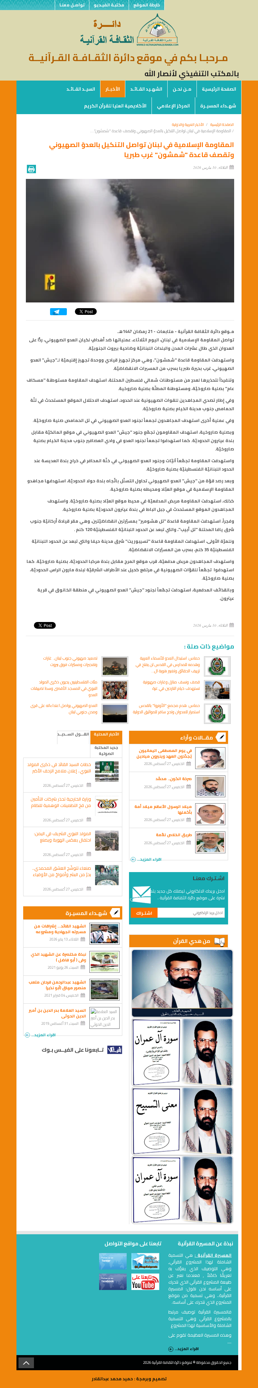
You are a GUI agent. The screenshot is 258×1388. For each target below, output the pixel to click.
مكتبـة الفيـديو (109, 5)
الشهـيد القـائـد (146, 89)
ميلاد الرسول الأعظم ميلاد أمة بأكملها (163, 809)
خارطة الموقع (146, 5)
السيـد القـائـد (81, 89)
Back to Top (26, 1362)
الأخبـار (112, 89)
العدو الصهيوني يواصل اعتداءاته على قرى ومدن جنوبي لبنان (64, 709)
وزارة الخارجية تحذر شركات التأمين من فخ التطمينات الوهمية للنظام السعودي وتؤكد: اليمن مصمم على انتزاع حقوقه (61, 808)
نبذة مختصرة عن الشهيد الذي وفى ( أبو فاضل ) (58, 957)
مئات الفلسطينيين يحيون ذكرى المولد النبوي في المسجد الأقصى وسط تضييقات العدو (64, 688)
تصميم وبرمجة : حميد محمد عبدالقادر (129, 1379)
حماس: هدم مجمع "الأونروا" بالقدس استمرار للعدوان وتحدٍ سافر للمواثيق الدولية (166, 709)
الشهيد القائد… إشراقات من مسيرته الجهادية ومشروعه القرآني (60, 931)
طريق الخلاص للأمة (174, 834)
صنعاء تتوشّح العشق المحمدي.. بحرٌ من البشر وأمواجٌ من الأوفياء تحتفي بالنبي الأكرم (61, 874)
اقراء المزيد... (149, 858)
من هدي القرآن (191, 941)
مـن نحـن (182, 89)
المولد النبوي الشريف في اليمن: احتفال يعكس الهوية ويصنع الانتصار (62, 840)
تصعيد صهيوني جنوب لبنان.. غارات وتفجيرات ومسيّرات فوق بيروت (70, 661)
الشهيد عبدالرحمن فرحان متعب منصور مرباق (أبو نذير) (57, 985)
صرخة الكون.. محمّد (174, 778)
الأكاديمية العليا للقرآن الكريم (115, 105)
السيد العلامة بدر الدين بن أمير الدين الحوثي (57, 1013)
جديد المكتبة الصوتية (106, 750)
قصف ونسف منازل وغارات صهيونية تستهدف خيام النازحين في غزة (171, 685)
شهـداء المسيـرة (218, 105)
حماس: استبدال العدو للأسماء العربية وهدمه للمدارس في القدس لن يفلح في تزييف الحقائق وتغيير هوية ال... (168, 664)
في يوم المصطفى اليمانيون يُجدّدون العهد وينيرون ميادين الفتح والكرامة (164, 756)
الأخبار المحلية (106, 734)
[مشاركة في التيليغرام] (58, 314)
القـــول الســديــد (73, 734)
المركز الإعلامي (173, 105)
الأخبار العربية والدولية (188, 124)
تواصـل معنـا (72, 5)
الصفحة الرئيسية (219, 89)
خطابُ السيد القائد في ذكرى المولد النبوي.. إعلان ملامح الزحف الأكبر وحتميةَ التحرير (59, 770)
